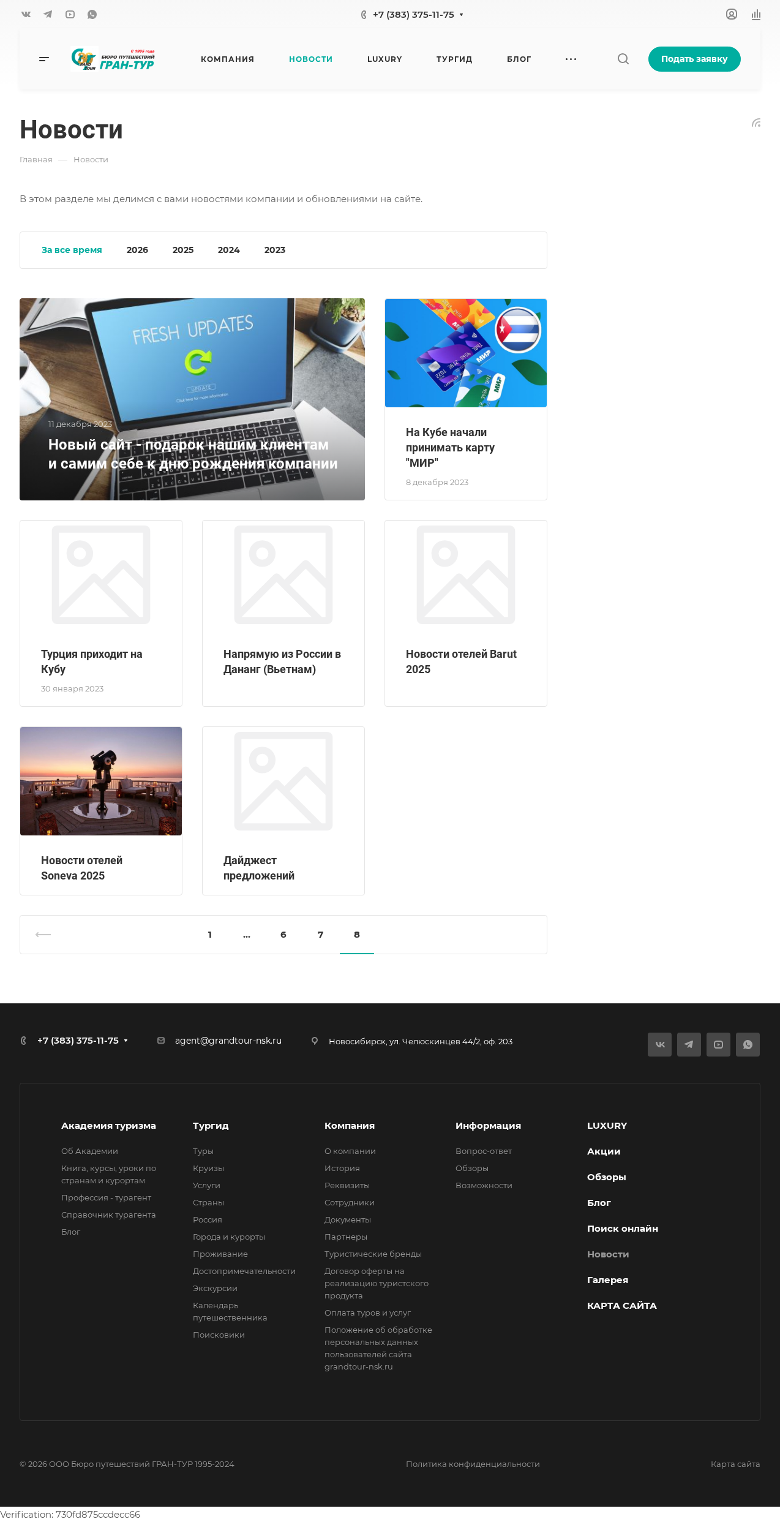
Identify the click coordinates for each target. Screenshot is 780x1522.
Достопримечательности (244, 1271)
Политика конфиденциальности (473, 1464)
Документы (347, 1219)
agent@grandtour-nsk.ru (228, 1040)
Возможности (484, 1185)
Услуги (206, 1185)
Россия (207, 1219)
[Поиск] (623, 59)
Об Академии (89, 1151)
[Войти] (731, 14)
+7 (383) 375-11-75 (413, 14)
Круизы (208, 1168)
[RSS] (756, 121)
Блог (70, 1232)
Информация (488, 1125)
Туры (203, 1151)
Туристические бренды (373, 1254)
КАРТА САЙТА (622, 1305)
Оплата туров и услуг (367, 1312)
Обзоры (472, 1168)
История (342, 1168)
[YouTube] (70, 14)
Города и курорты (229, 1236)
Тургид (211, 1125)
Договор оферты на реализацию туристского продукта (376, 1283)
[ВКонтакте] (26, 14)
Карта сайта (735, 1464)
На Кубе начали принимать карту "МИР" (450, 447)
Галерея (607, 1280)
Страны (208, 1202)
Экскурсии (215, 1288)
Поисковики (219, 1334)
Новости (608, 1254)
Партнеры (345, 1236)
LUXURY (607, 1125)
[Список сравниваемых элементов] (756, 14)
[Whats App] (92, 14)
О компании (350, 1151)
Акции (604, 1151)
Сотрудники (349, 1202)
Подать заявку (694, 58)
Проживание (220, 1254)
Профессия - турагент (106, 1197)
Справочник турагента (108, 1214)
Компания (349, 1125)
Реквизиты (347, 1185)
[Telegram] (48, 14)
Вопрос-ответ (484, 1151)
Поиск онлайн (622, 1228)
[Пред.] (48, 935)
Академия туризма (108, 1125)
